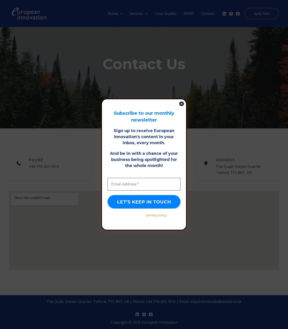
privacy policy (156, 215)
